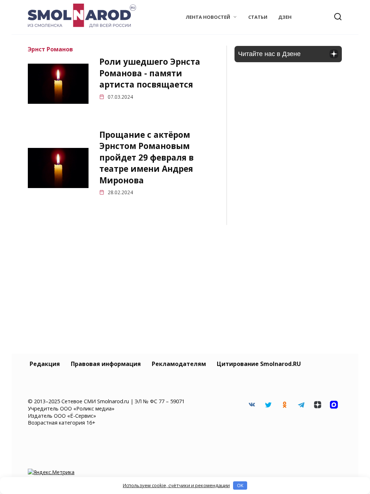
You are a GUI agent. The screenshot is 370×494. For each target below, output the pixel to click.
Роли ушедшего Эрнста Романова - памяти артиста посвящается (149, 73)
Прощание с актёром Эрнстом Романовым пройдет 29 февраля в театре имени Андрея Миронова (146, 157)
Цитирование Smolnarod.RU (259, 364)
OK (240, 485)
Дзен (285, 17)
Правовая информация (106, 364)
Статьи (257, 17)
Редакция (45, 364)
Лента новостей (208, 17)
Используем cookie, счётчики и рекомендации (176, 485)
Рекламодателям (179, 364)
